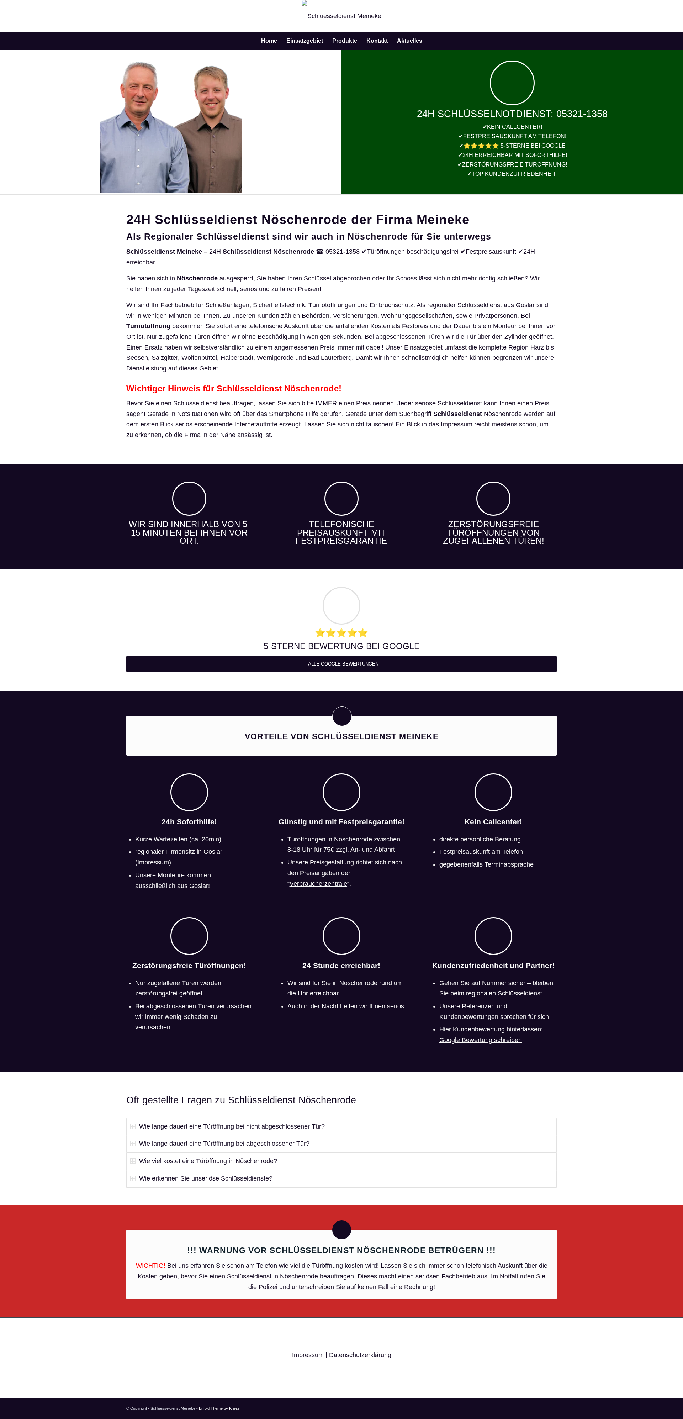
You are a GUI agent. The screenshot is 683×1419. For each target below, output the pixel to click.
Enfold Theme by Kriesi (219, 1408)
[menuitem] (269, 41)
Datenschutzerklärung (360, 1354)
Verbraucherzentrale (318, 883)
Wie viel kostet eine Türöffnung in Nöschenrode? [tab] (208, 1161)
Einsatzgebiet (423, 347)
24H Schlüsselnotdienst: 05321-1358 (512, 114)
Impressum (153, 862)
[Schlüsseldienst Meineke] (341, 16)
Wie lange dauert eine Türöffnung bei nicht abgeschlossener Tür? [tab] (232, 1126)
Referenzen (478, 1006)
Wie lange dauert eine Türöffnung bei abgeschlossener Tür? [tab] (224, 1143)
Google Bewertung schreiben (480, 1040)
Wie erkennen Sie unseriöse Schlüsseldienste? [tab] (205, 1178)
